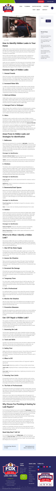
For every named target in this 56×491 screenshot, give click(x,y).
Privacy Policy (32, 479)
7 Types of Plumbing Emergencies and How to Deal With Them (45, 57)
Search (42, 18)
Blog (34, 9)
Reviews (30, 475)
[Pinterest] (7, 1)
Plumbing (27, 6)
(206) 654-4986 (50, 1)
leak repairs (28, 410)
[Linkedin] (10, 1)
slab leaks (24, 143)
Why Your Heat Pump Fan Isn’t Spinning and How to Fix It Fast (46, 46)
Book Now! (31, 466)
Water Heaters (36, 6)
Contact (44, 9)
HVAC (21, 6)
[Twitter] (5, 1)
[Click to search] (52, 8)
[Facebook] (3, 1)
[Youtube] (12, 1)
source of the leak (31, 122)
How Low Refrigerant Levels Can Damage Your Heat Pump (46, 41)
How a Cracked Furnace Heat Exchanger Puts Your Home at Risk (45, 52)
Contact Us (31, 477)
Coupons (46, 6)
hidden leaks (20, 435)
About (38, 9)
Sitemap (30, 481)
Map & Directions (24, 477)
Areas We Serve (32, 471)
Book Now (41, 1)
